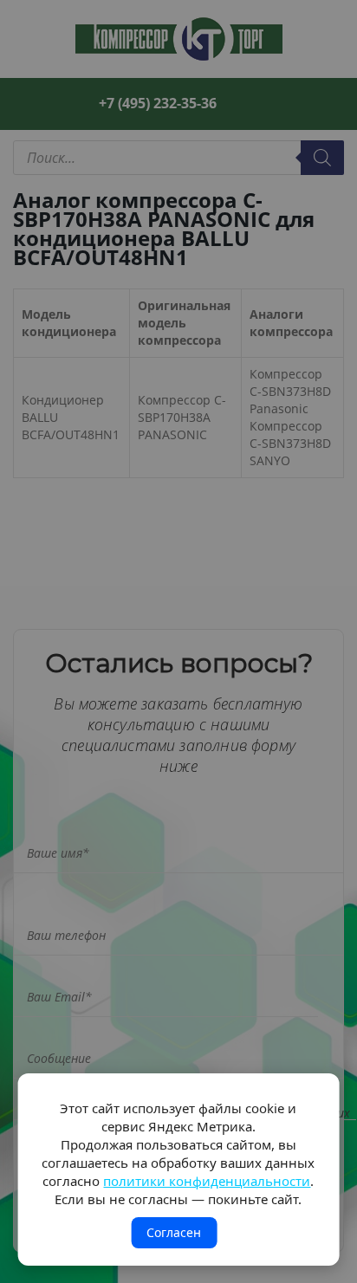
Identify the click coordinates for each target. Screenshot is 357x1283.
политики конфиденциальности (206, 1180)
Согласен (173, 1232)
